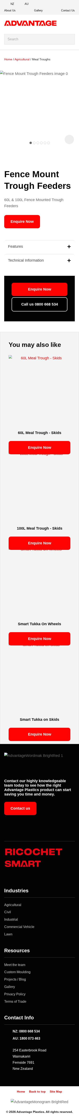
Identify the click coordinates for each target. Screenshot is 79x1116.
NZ (12, 3)
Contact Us (68, 10)
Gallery (38, 10)
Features (15, 246)
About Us (10, 10)
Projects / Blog (15, 979)
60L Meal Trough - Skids (39, 433)
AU (26, 3)
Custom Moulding (17, 972)
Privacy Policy (14, 994)
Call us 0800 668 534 (39, 304)
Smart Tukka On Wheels (39, 624)
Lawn (8, 934)
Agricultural (22, 59)
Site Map (56, 1091)
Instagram (63, 4)
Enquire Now (22, 221)
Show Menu (72, 23)
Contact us (20, 808)
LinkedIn (70, 4)
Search (70, 39)
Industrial (11, 919)
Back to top (37, 1091)
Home (8, 59)
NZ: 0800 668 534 (26, 1031)
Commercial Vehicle (19, 927)
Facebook (55, 4)
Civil (7, 912)
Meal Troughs (41, 59)
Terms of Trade (15, 1001)
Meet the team (14, 965)
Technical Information (26, 260)
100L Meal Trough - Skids (39, 528)
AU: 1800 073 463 (26, 1038)
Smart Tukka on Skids (39, 719)
